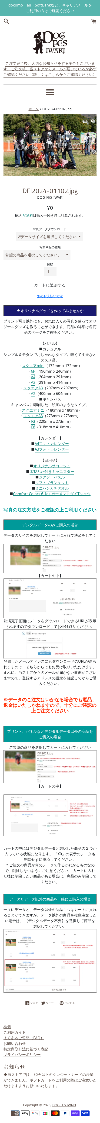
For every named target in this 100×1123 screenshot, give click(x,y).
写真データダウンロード (49, 229)
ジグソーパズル (52, 477)
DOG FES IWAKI (64, 1105)
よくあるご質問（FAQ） (23, 1037)
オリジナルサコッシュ (51, 465)
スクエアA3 (33, 387)
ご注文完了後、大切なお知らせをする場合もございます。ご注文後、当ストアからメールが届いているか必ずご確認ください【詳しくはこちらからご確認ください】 (50, 69)
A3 (33, 382)
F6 (33, 426)
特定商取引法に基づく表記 (25, 1049)
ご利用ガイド (14, 1032)
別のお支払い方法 (50, 296)
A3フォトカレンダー (52, 449)
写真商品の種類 (50, 247)
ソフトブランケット (52, 482)
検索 (7, 1026)
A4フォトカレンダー (52, 443)
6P (33, 371)
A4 (33, 376)
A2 (33, 393)
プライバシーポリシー (22, 1054)
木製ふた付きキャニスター (52, 471)
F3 (33, 421)
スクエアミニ (33, 410)
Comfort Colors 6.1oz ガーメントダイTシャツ (52, 493)
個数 (50, 264)
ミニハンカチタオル (52, 488)
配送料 (28, 215)
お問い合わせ (14, 1043)
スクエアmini (33, 365)
